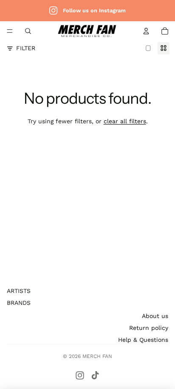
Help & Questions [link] (143, 339)
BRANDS (19, 302)
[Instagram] (80, 375)
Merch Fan (97, 356)
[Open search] (28, 31)
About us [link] (155, 315)
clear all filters (125, 121)
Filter (25, 48)
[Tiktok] (95, 375)
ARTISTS (19, 290)
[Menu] (10, 31)
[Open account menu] (146, 31)
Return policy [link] (148, 327)
